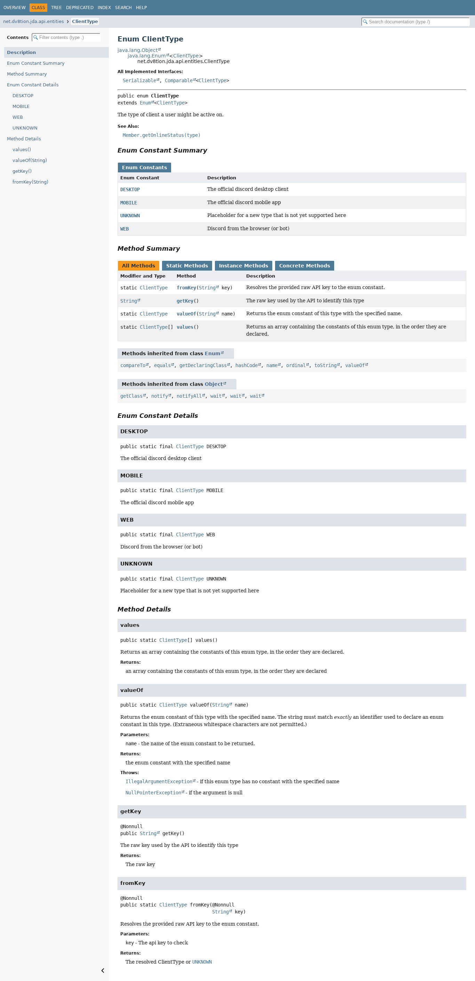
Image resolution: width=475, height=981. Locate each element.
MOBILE (21, 106)
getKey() (22, 171)
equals (162, 365)
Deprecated (80, 7)
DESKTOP (23, 95)
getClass (131, 396)
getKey (185, 301)
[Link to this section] (212, 150)
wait (216, 396)
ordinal (296, 365)
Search (123, 7)
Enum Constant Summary (36, 63)
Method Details (24, 138)
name (271, 365)
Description (21, 52)
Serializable (139, 80)
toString (325, 365)
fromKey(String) (30, 182)
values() (22, 149)
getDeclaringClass (203, 365)
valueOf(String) (30, 160)
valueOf (186, 314)
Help (141, 7)
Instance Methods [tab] (243, 265)
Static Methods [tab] (187, 265)
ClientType (85, 21)
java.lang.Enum (147, 56)
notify (159, 396)
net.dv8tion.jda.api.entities (33, 21)
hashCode (246, 365)
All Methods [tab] (138, 265)
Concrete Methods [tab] (304, 265)
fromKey (186, 287)
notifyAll (189, 396)
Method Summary (27, 74)
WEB (18, 117)
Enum (145, 103)
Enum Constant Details (33, 84)
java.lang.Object (138, 50)
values (185, 327)
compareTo (132, 365)
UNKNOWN (25, 128)
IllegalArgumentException (159, 781)
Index (104, 7)
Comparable (179, 80)
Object (214, 384)
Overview (14, 7)
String (207, 287)
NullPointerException (153, 792)
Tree (56, 7)
